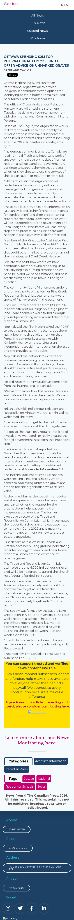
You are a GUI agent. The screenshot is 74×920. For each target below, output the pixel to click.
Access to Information (50, 761)
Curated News (37, 31)
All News (37, 15)
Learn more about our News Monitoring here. (37, 740)
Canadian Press (16, 769)
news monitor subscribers (36, 674)
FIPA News (37, 23)
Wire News (37, 38)
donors (64, 674)
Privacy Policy (16, 887)
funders (19, 679)
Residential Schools (19, 786)
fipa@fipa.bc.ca (17, 848)
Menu (66, 5)
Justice (29, 778)
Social (41, 786)
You (9, 664)
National (44, 778)
